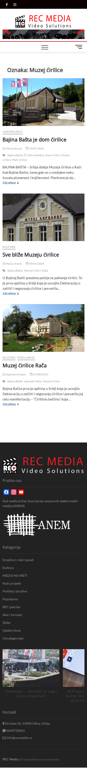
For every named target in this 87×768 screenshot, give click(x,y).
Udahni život (12, 630)
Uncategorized (13, 638)
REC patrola (11, 607)
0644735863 (15, 730)
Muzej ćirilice (32, 270)
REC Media (10, 759)
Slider (7, 623)
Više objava (10, 183)
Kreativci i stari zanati (18, 560)
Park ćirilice (19, 159)
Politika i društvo (15, 591)
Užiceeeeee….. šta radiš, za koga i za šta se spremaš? (31, 693)
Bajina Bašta (15, 155)
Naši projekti (13, 131)
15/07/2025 (36, 148)
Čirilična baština (34, 155)
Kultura (9, 246)
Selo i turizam (12, 615)
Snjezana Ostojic (15, 374)
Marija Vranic (13, 148)
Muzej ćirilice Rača (25, 365)
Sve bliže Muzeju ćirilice (31, 254)
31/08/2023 (40, 374)
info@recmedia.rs (19, 738)
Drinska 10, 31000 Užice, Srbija (27, 723)
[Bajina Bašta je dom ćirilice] (43, 102)
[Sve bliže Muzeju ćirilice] (43, 217)
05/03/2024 (36, 263)
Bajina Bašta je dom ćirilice (34, 139)
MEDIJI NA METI (15, 575)
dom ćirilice (52, 155)
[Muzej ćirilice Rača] (43, 328)
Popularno (26, 357)
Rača (45, 270)
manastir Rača (33, 381)
